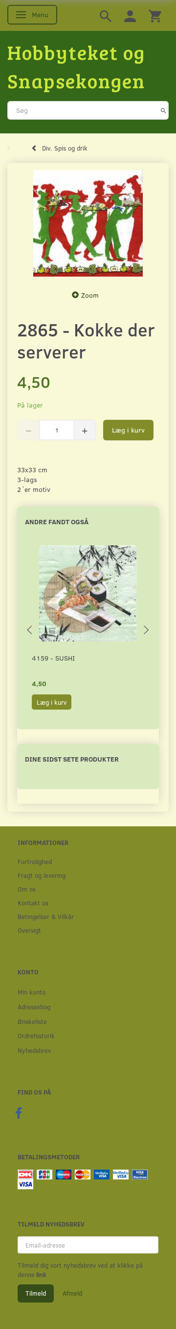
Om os (27, 889)
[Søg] (163, 110)
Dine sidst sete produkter (72, 759)
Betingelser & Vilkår (46, 916)
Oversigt (29, 930)
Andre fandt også (56, 521)
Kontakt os (33, 902)
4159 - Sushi (53, 658)
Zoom (90, 295)
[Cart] (155, 15)
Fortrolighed (35, 861)
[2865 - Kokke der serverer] (88, 223)
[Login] (130, 15)
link (40, 1274)
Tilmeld (35, 1293)
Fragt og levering (42, 875)
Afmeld (72, 1293)
